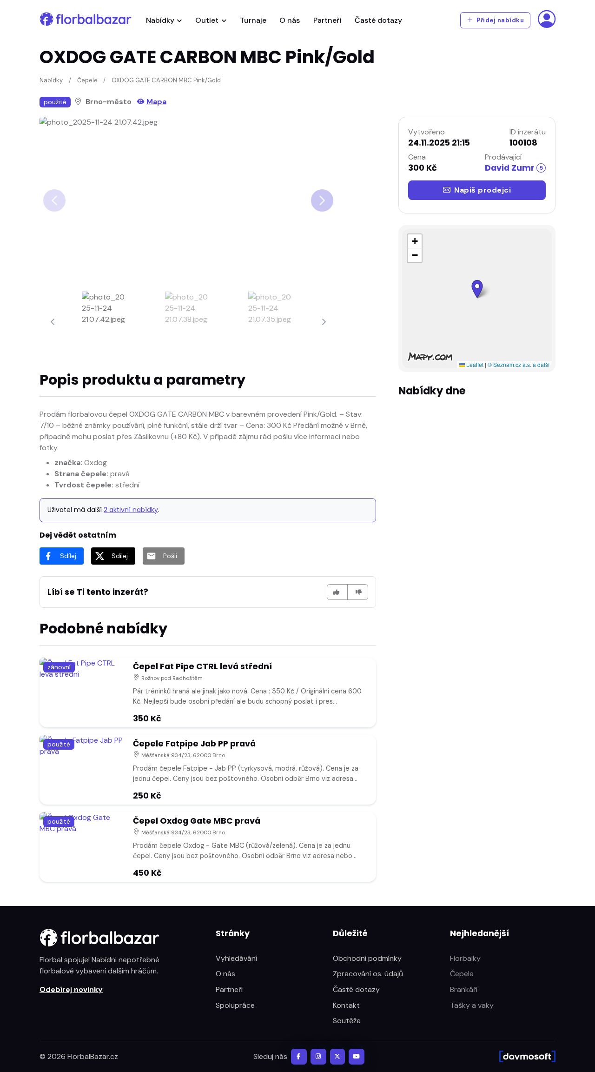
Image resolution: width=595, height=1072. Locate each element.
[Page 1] (105, 322)
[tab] (105, 322)
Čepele (87, 80)
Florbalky (465, 958)
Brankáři (463, 989)
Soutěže (347, 1020)
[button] (477, 289)
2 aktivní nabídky (131, 509)
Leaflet (474, 364)
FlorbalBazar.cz (92, 1056)
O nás (289, 20)
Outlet (206, 20)
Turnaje (253, 20)
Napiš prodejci (482, 190)
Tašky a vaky (472, 1005)
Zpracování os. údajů (368, 974)
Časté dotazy (378, 20)
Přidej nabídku (499, 20)
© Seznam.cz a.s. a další (518, 364)
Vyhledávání (236, 958)
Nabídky (160, 20)
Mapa (156, 102)
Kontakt (346, 1005)
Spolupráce (235, 1005)
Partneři (327, 20)
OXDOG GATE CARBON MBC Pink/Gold (166, 80)
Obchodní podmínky (367, 958)
